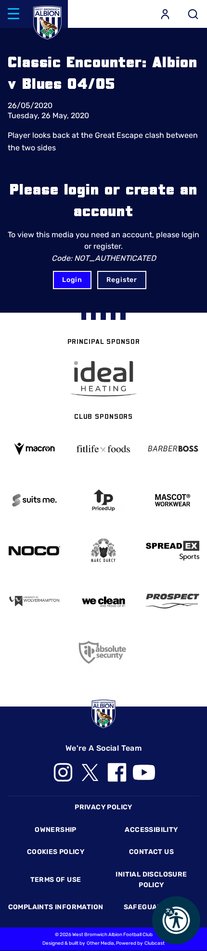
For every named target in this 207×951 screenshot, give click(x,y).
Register (121, 280)
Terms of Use (55, 880)
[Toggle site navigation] (13, 14)
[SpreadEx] (172, 551)
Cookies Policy (55, 852)
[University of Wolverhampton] (34, 601)
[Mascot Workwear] (172, 500)
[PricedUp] (103, 500)
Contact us (151, 852)
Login (72, 280)
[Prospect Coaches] (172, 601)
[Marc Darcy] (103, 550)
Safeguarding (152, 907)
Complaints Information (56, 907)
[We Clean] (103, 601)
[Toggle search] (193, 14)
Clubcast (154, 943)
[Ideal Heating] (103, 379)
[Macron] (34, 449)
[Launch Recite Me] (176, 920)
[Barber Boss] (172, 449)
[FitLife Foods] (103, 448)
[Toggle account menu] (165, 14)
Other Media (100, 943)
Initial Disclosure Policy (151, 879)
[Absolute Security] (103, 652)
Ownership (56, 830)
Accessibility (151, 830)
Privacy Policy (103, 807)
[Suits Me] (34, 500)
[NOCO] (34, 550)
